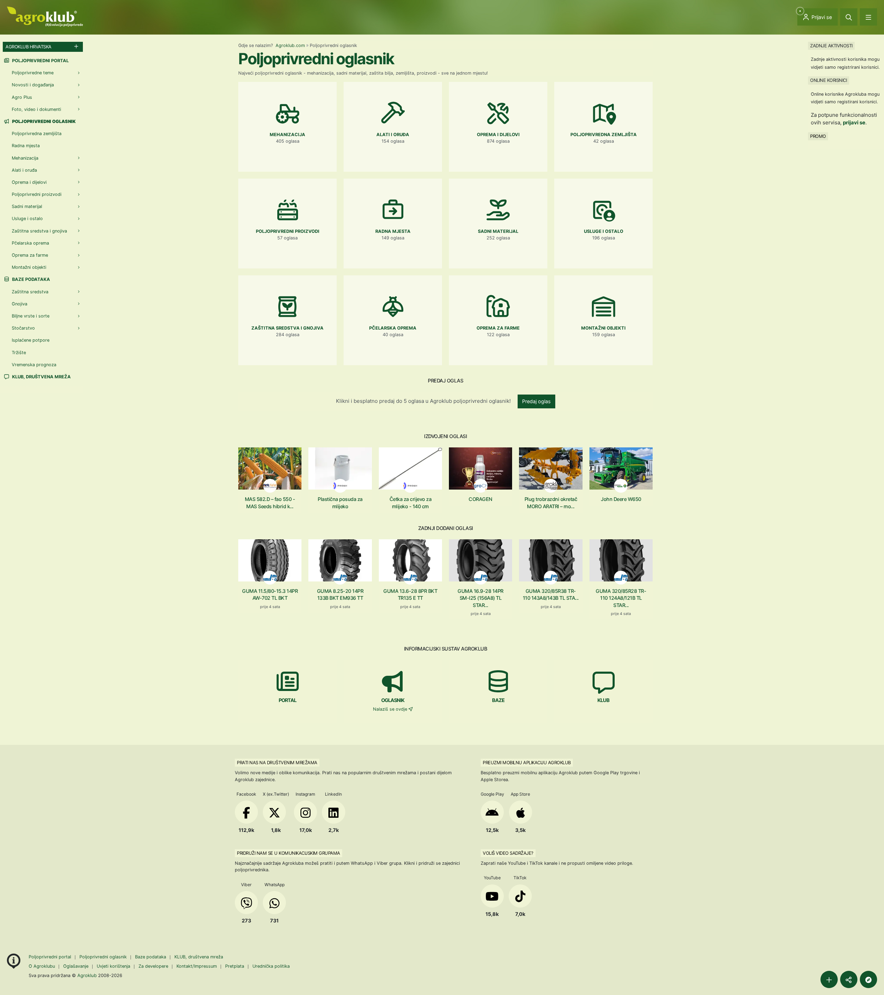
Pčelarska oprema (30, 243)
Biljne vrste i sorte (30, 316)
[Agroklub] (45, 16)
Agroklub (87, 975)
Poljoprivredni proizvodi (36, 194)
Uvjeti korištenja (113, 966)
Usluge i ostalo (27, 218)
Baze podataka (30, 279)
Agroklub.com (290, 45)
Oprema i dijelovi (29, 182)
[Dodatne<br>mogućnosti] (868, 979)
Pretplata (234, 966)
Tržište (19, 352)
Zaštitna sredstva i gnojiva (39, 231)
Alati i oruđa (24, 170)
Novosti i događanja (33, 84)
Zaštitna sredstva (30, 291)
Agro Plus (22, 97)
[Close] (848, 17)
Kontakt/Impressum (196, 966)
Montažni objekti (29, 267)
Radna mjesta (26, 145)
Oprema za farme (30, 255)
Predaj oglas (536, 401)
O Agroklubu (42, 966)
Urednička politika (271, 966)
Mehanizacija (25, 158)
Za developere (153, 966)
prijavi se (854, 122)
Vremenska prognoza (34, 364)
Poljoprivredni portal (40, 60)
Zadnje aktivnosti (831, 45)
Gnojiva (19, 303)
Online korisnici (828, 80)
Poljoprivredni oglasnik (103, 956)
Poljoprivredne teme (33, 72)
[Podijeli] (848, 979)
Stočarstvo (23, 328)
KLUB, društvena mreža (41, 376)
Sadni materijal (27, 206)
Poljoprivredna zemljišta (36, 133)
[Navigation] (868, 17)
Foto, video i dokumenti (36, 109)
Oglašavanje (75, 966)
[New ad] (829, 979)
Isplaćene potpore (30, 340)
